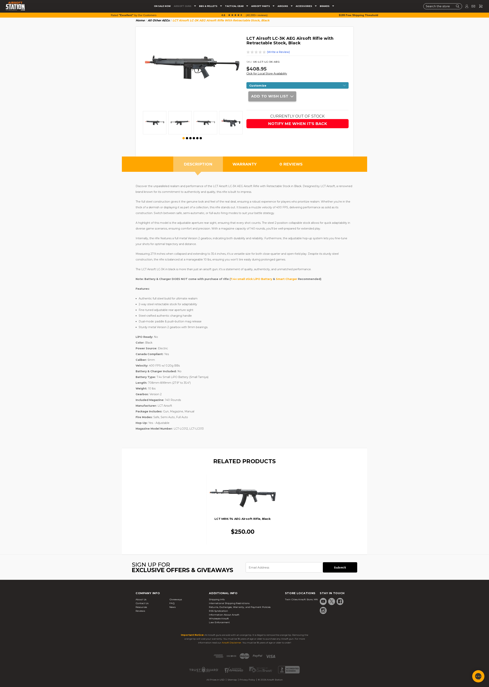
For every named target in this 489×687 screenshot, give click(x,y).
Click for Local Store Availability (266, 73)
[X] (331, 601)
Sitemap (232, 679)
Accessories (304, 6)
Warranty (244, 164)
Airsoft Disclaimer (231, 642)
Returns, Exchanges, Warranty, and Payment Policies (239, 607)
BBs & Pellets (208, 6)
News (172, 607)
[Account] (465, 6)
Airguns (283, 6)
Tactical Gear (234, 6)
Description (198, 164)
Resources (141, 607)
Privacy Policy (247, 679)
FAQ (172, 603)
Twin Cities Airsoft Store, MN (301, 599)
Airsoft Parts (260, 6)
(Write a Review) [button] (278, 52)
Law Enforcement (219, 622)
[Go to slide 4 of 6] (194, 138)
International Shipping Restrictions (229, 603)
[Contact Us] (471, 6)
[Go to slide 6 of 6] (201, 138)
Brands (325, 6)
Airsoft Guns (183, 6)
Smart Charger (286, 279)
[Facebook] (340, 601)
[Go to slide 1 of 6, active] (184, 138)
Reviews (140, 610)
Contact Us (142, 603)
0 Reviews (291, 164)
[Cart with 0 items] (479, 6)
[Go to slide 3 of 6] (190, 138)
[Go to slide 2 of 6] (187, 138)
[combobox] (442, 6)
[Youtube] (323, 601)
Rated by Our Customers (133, 15)
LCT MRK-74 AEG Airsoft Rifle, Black (243, 519)
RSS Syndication (218, 610)
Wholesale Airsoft (219, 618)
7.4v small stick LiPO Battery (251, 279)
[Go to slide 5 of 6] (197, 138)
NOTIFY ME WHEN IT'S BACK (297, 123)
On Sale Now (162, 6)
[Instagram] (323, 610)
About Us (141, 599)
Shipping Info (217, 599)
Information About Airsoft (224, 614)
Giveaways (175, 599)
